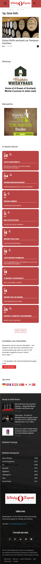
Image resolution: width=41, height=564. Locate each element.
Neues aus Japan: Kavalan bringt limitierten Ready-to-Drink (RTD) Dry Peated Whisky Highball (26, 431)
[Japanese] (26, 384)
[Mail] (26, 539)
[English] (8, 384)
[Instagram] (15, 539)
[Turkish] (34, 384)
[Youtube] (31, 539)
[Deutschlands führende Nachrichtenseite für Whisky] (20, 3)
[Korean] (30, 384)
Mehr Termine (20, 331)
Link (4, 363)
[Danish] (15, 384)
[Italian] (19, 384)
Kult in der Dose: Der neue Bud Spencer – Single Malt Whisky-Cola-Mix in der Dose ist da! (25, 406)
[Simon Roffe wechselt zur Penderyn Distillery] (20, 27)
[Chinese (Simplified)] (22, 384)
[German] (4, 384)
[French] (11, 384)
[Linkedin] (20, 539)
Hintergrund (6, 37)
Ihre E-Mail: (6, 355)
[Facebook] (10, 539)
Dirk (3, 46)
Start (3, 10)
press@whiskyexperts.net (17, 524)
